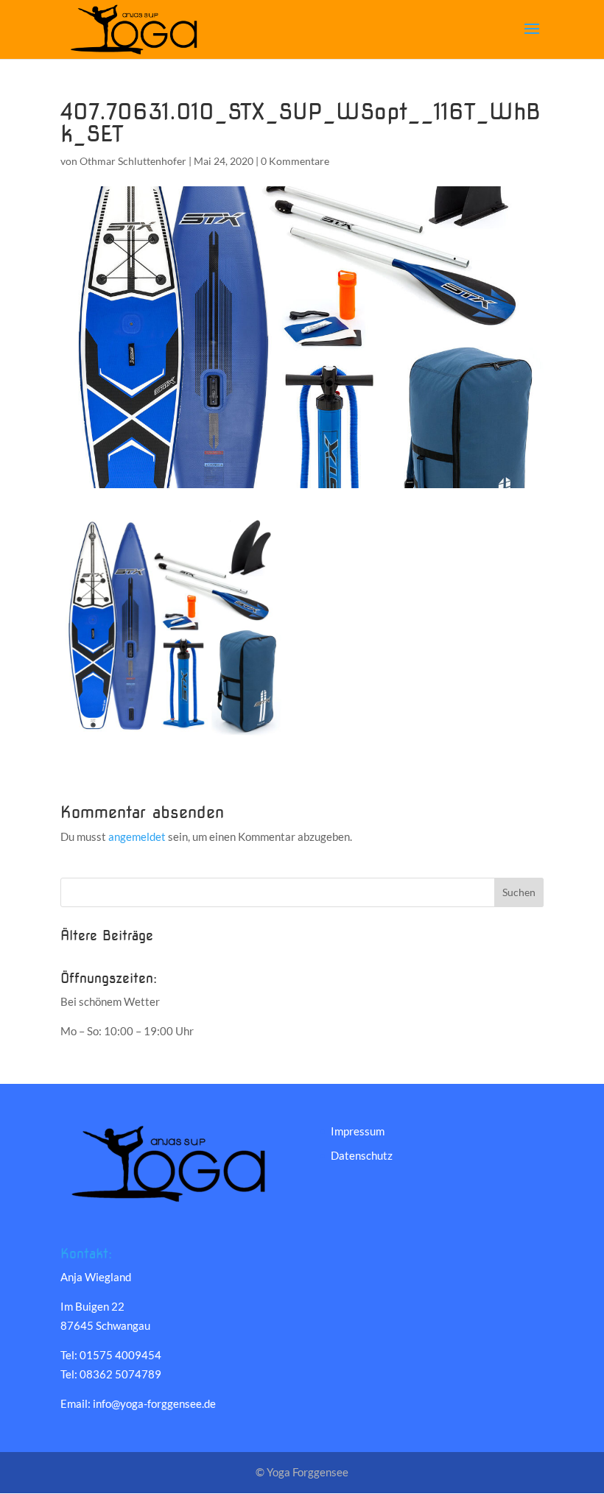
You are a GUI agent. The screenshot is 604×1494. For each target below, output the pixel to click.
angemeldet (137, 836)
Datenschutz (362, 1155)
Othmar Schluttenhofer (133, 161)
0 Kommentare (295, 161)
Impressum (357, 1131)
